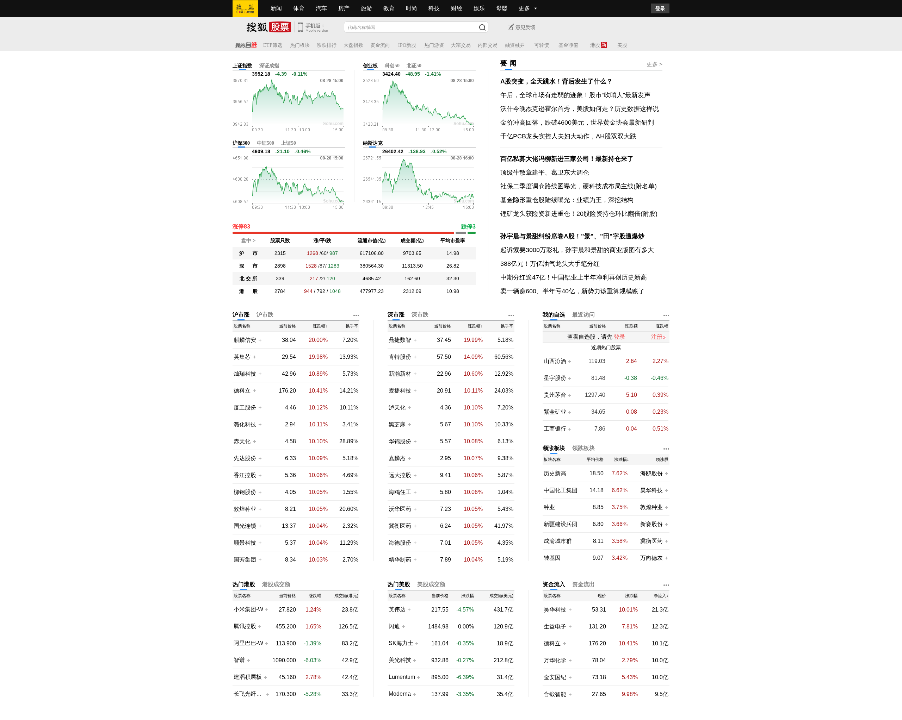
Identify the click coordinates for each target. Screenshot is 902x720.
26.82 (452, 266)
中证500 (265, 143)
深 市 (248, 266)
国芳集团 (245, 560)
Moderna (400, 694)
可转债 (541, 45)
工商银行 (555, 429)
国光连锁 (245, 526)
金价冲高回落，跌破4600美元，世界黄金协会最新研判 (577, 122)
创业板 (370, 65)
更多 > (654, 64)
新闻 (276, 8)
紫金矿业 (555, 412)
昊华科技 (651, 490)
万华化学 (555, 660)
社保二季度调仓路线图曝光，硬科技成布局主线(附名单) (578, 186)
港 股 (248, 291)
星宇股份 (555, 378)
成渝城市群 (558, 541)
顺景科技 (245, 543)
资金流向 (380, 45)
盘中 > (248, 240)
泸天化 (398, 408)
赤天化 (242, 441)
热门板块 (300, 45)
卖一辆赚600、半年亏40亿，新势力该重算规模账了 (572, 291)
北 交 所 (248, 278)
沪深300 (241, 143)
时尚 (411, 8)
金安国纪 (555, 677)
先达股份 (245, 458)
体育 (298, 8)
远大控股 (400, 475)
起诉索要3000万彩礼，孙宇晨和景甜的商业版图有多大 (577, 249)
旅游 (366, 8)
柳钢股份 (245, 492)
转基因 (552, 558)
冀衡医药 (400, 526)
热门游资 (434, 45)
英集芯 (242, 357)
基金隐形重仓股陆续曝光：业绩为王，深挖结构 (567, 200)
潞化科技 (245, 424)
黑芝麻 (398, 424)
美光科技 (400, 660)
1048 (335, 291)
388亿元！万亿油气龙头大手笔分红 (550, 263)
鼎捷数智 (400, 340)
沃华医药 (400, 509)
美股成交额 (431, 584)
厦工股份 (245, 408)
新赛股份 (651, 524)
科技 (434, 8)
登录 (660, 8)
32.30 (452, 278)
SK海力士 (401, 643)
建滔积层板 (248, 677)
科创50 (392, 65)
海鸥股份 (651, 473)
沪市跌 (265, 315)
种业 (549, 507)
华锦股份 (400, 441)
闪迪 (394, 626)
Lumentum (402, 677)
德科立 (242, 391)
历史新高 (555, 473)
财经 (456, 8)
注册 (656, 337)
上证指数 (242, 65)
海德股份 (400, 543)
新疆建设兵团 (560, 524)
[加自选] (260, 339)
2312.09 (412, 291)
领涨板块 (554, 448)
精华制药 (400, 560)
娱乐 (479, 8)
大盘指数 (353, 45)
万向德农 (651, 558)
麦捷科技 (400, 391)
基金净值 (568, 45)
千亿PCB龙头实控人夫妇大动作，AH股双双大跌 (568, 136)
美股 (622, 45)
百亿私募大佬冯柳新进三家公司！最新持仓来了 (567, 158)
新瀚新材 (400, 374)
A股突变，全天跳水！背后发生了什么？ (556, 81)
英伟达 (397, 609)
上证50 (288, 143)
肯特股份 (400, 357)
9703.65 (412, 253)
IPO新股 (407, 45)
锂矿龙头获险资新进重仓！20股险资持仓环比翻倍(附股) (578, 213)
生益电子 (555, 627)
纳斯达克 (373, 143)
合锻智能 (555, 694)
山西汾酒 (555, 361)
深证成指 (269, 65)
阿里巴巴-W (248, 643)
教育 (389, 8)
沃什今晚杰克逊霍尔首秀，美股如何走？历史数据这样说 (579, 108)
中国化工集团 (560, 490)
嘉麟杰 (398, 458)
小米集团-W (248, 609)
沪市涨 (241, 315)
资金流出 (583, 584)
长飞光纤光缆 (249, 694)
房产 (344, 8)
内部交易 (488, 45)
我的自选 (554, 315)
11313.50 (412, 266)
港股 (595, 45)
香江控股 (245, 475)
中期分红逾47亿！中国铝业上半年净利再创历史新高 (573, 277)
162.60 (412, 278)
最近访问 (583, 315)
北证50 (414, 65)
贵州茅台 (555, 395)
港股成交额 (276, 584)
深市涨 (396, 315)
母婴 (501, 8)
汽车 (321, 8)
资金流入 (554, 584)
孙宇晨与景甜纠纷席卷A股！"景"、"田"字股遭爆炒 (572, 236)
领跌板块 (583, 448)
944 (308, 291)
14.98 (452, 253)
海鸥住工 (400, 492)
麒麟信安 (245, 340)
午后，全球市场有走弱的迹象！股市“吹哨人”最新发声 (575, 95)
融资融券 (515, 45)
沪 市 (248, 253)
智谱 (239, 660)
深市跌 (420, 315)
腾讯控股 (245, 626)
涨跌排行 (326, 45)
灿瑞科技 (245, 374)
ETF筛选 (272, 45)
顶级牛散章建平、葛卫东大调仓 (544, 172)
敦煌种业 (245, 509)
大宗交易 (461, 45)
